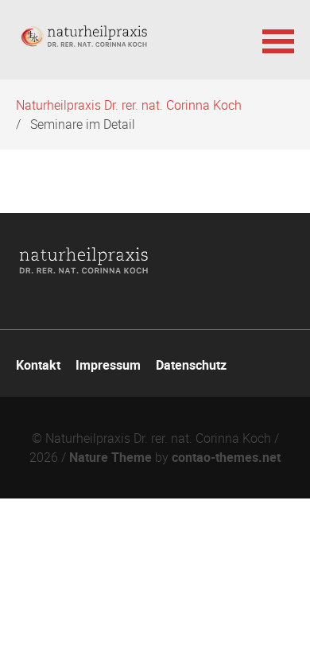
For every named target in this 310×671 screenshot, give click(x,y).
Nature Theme (110, 457)
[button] (278, 40)
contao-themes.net (226, 457)
